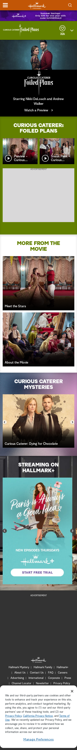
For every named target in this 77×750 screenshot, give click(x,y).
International (36, 678)
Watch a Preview (36, 110)
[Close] (72, 691)
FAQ (50, 672)
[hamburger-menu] (5, 5)
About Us (19, 672)
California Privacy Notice (38, 716)
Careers (62, 672)
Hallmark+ (62, 667)
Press (67, 678)
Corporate (54, 678)
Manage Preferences (38, 739)
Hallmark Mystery (19, 667)
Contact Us (37, 672)
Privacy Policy (61, 683)
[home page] (37, 5)
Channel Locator (21, 683)
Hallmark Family (43, 667)
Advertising (17, 678)
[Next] (72, 422)
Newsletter (42, 683)
